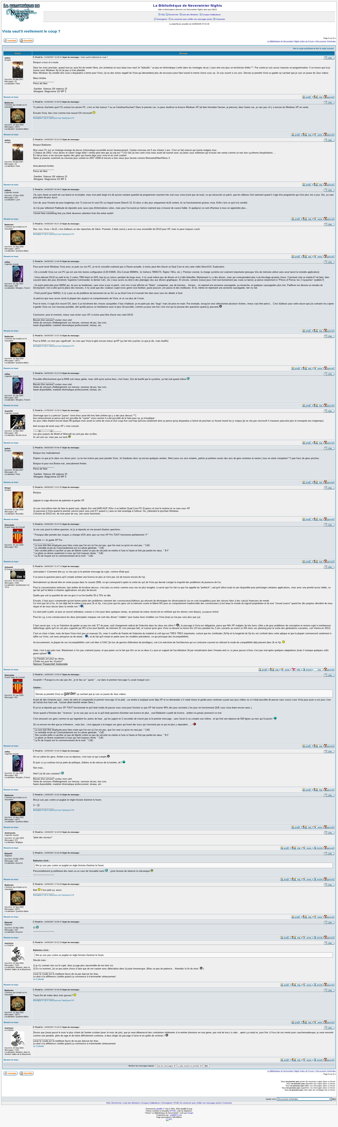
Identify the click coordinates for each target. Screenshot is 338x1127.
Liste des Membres (190, 15)
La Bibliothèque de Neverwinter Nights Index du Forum (290, 41)
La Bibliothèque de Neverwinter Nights (187, 5)
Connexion (220, 19)
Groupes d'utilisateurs (211, 15)
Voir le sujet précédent (303, 48)
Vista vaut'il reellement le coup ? (31, 31)
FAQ (163, 15)
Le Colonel (38, 979)
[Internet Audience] (169, 1119)
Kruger (190, 1113)
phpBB (159, 1109)
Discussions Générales (326, 41)
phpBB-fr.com (176, 1115)
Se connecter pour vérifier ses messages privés (191, 19)
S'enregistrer (162, 19)
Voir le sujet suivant (325, 48)
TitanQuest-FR (67, 118)
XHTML (173, 1111)
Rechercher (173, 15)
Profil (176, 1103)
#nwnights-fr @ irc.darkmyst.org (47, 118)
